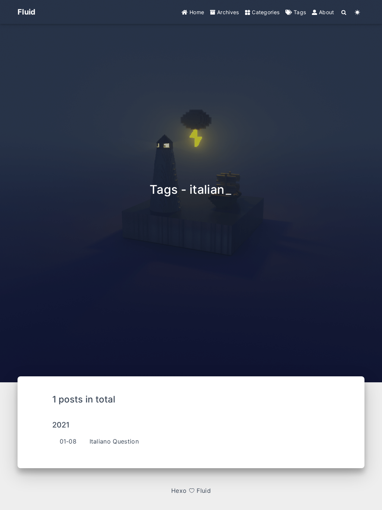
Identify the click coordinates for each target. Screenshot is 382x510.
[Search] (344, 12)
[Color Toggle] (357, 12)
